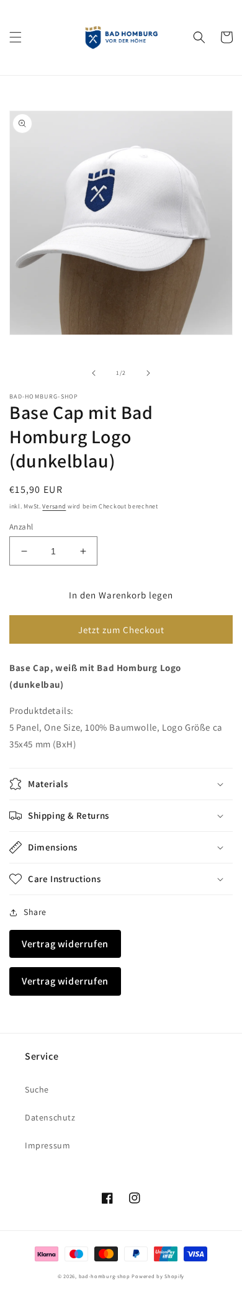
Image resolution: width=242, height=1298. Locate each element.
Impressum (47, 1145)
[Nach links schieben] (93, 373)
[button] (15, 37)
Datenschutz (50, 1117)
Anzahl (21, 526)
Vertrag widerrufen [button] (65, 943)
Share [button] (35, 911)
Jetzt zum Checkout (121, 630)
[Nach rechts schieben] (148, 373)
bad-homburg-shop (104, 1276)
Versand (54, 506)
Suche (37, 1089)
